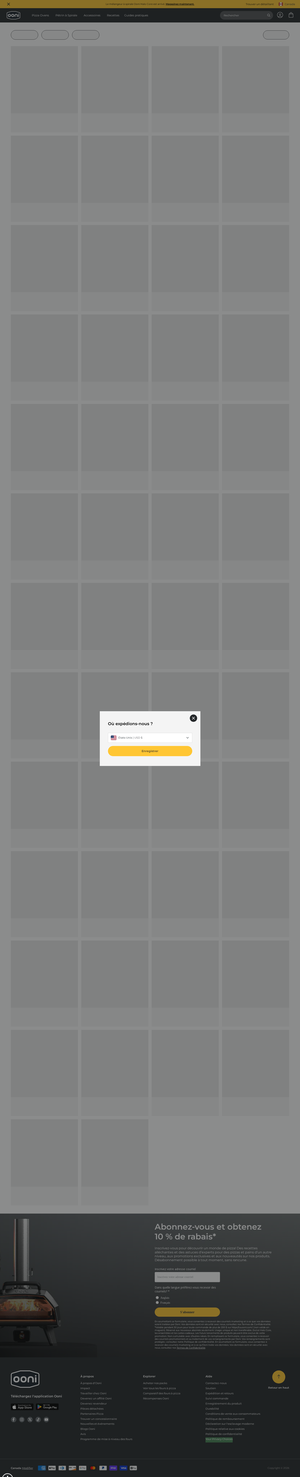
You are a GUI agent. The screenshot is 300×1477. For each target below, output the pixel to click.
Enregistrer (150, 751)
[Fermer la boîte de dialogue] (193, 718)
